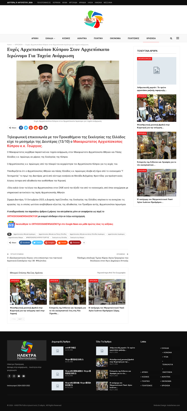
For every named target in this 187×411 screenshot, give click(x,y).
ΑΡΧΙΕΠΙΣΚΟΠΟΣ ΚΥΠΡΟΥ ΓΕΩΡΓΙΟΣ (37, 237)
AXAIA (64, 3)
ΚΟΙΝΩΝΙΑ (168, 352)
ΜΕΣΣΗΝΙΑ (108, 3)
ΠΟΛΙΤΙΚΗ (98, 38)
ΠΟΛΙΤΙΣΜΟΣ (133, 38)
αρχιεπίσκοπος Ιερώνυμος (116, 234)
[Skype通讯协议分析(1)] (57, 362)
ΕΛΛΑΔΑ (49, 38)
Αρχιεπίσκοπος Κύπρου (15, 237)
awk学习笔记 (70, 347)
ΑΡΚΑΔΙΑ (82, 3)
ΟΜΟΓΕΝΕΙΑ (167, 372)
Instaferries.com (173, 405)
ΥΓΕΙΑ (166, 357)
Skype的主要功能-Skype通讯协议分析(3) (78, 383)
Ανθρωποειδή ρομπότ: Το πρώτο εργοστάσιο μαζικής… (122, 348)
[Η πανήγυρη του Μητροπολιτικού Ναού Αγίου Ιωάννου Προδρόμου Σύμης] (107, 292)
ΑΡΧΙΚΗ (34, 38)
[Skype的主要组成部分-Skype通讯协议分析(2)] (57, 374)
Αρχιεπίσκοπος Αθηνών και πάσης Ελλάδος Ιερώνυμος (87, 234)
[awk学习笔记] (57, 351)
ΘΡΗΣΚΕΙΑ (151, 38)
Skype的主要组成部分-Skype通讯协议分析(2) (78, 372)
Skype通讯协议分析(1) (74, 359)
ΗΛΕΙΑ (90, 3)
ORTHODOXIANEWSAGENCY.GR (22, 216)
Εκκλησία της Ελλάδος (59, 237)
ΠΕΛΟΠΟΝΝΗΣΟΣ (44, 3)
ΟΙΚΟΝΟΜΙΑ (115, 38)
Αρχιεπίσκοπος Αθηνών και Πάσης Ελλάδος (53, 234)
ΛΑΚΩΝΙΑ (98, 3)
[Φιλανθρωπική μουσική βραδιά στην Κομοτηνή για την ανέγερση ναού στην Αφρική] (28, 292)
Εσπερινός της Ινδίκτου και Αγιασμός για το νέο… (120, 372)
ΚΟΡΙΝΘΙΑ (56, 3)
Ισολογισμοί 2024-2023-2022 (18, 386)
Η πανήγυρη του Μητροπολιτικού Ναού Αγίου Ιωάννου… (121, 385)
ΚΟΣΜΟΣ (66, 38)
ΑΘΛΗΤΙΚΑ (82, 38)
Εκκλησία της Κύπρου (77, 237)
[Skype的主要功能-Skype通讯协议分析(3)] (57, 386)
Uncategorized (144, 59)
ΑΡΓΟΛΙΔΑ (73, 3)
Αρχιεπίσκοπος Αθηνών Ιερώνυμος (25, 234)
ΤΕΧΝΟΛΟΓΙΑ (167, 364)
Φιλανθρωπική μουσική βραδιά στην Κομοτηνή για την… (122, 360)
